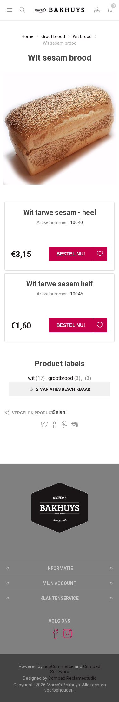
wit (31, 378)
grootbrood (60, 378)
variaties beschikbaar (63, 389)
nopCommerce (58, 666)
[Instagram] (65, 633)
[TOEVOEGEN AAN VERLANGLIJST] (100, 254)
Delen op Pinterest (64, 424)
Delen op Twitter (44, 424)
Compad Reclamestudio (72, 678)
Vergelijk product (33, 413)
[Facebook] (53, 633)
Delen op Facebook (54, 424)
